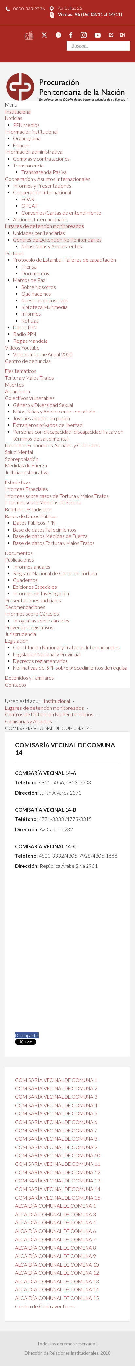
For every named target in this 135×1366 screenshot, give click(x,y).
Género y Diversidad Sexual (43, 405)
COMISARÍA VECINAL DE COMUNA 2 (56, 1088)
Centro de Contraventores (45, 1306)
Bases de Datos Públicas (31, 516)
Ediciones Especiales (35, 587)
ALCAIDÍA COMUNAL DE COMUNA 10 (57, 1265)
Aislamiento (17, 391)
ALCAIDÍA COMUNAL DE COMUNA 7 (55, 1239)
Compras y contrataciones (41, 159)
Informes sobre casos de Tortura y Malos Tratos (57, 496)
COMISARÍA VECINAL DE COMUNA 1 (56, 1080)
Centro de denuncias (28, 361)
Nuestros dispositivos (44, 300)
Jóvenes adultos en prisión (41, 418)
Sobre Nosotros (38, 287)
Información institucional (31, 132)
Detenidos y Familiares (29, 678)
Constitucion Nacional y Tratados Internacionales (66, 647)
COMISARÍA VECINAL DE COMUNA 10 (57, 1155)
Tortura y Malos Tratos (29, 378)
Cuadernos (25, 580)
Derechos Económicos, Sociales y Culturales (52, 445)
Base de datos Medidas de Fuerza (50, 536)
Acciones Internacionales (40, 219)
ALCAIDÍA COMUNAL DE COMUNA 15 (57, 1298)
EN (122, 34)
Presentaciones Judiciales (33, 600)
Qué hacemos (36, 294)
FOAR (27, 199)
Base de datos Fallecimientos (44, 530)
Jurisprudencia (20, 634)
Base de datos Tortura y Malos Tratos (54, 543)
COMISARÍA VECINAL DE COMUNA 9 (56, 1147)
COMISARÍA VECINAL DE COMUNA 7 (56, 1130)
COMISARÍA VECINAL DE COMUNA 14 (57, 1189)
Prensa (29, 267)
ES (111, 34)
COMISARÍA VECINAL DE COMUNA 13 (57, 1180)
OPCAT (29, 206)
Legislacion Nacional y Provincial (47, 654)
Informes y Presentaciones (42, 186)
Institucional (18, 111)
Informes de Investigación (41, 593)
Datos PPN (25, 327)
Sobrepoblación (21, 459)
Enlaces (21, 145)
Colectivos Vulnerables (30, 398)
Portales (14, 253)
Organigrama (27, 138)
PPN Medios (26, 125)
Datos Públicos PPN (34, 523)
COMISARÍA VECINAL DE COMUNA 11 (57, 1164)
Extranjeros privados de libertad (48, 425)
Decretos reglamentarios (40, 661)
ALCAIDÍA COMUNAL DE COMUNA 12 (57, 1273)
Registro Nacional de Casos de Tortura (55, 573)
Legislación (16, 641)
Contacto (15, 685)
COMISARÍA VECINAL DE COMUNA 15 (57, 1197)
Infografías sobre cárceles (41, 620)
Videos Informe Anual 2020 (43, 354)
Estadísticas (18, 482)
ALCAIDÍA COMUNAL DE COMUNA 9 (55, 1256)
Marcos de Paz (29, 280)
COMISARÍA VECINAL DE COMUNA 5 (56, 1113)
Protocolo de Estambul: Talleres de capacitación (64, 260)
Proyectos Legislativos (29, 627)
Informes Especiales (26, 489)
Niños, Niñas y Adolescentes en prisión (54, 411)
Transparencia (28, 165)
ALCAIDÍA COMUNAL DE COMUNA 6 (55, 1231)
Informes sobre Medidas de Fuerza (43, 502)
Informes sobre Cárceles (32, 614)
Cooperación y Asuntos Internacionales (47, 179)
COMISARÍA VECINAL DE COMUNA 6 (56, 1122)
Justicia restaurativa (26, 472)
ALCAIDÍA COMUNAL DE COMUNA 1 (55, 1206)
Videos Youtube (22, 348)
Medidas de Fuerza (26, 465)
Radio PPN (24, 334)
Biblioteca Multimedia (44, 307)
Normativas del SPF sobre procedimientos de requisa (70, 668)
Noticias (13, 118)
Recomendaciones (25, 607)
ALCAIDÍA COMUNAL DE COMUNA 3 (55, 1214)
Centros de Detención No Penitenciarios (57, 240)
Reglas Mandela (30, 341)
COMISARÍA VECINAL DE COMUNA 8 (56, 1139)
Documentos (35, 273)
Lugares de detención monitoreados (44, 226)
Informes (31, 314)
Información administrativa (33, 152)
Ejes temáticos (20, 371)
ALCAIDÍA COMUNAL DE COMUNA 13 (57, 1281)
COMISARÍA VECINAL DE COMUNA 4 (56, 1105)
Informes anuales (31, 566)
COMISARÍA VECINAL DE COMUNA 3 (56, 1097)
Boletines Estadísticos (29, 509)
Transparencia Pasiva (44, 172)
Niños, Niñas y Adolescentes (51, 246)
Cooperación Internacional (42, 192)
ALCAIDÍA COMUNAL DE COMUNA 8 (55, 1248)
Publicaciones (19, 560)
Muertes (14, 385)
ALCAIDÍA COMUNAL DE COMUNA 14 (57, 1289)
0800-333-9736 (29, 8)
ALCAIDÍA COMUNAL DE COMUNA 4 (55, 1222)
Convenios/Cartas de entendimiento (61, 213)
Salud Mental (19, 452)
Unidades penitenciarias (39, 233)
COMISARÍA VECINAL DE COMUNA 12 (57, 1172)
